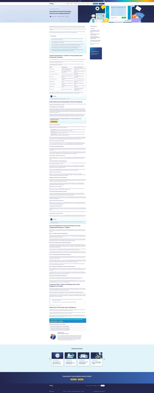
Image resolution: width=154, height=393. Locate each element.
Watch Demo (60, 321)
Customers (87, 3)
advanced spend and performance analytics (58, 215)
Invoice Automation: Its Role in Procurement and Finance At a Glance (95, 31)
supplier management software (55, 188)
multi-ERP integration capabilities (57, 173)
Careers (90, 385)
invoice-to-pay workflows (59, 281)
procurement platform (60, 157)
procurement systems (68, 162)
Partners (83, 3)
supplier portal (80, 85)
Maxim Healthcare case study (57, 305)
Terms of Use (82, 391)
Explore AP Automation (54, 321)
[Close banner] (104, 1)
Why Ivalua (95, 3)
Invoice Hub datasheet (58, 221)
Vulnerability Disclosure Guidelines (76, 391)
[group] (57, 359)
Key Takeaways (92, 28)
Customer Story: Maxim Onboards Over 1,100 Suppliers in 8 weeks (95, 41)
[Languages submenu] (91, 3)
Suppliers (95, 385)
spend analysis (61, 163)
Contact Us (101, 3)
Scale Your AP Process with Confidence (95, 44)
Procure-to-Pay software (53, 143)
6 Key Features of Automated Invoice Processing (94, 34)
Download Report (54, 121)
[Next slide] (103, 359)
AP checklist (67, 98)
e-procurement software (69, 236)
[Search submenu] (90, 3)
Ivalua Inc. (97, 391)
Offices (87, 385)
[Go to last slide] (50, 359)
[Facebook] (49, 391)
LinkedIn (74, 339)
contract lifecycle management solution (57, 202)
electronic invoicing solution (63, 143)
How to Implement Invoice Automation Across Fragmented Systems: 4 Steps (95, 37)
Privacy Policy (64, 391)
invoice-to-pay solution (79, 280)
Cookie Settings (69, 391)
